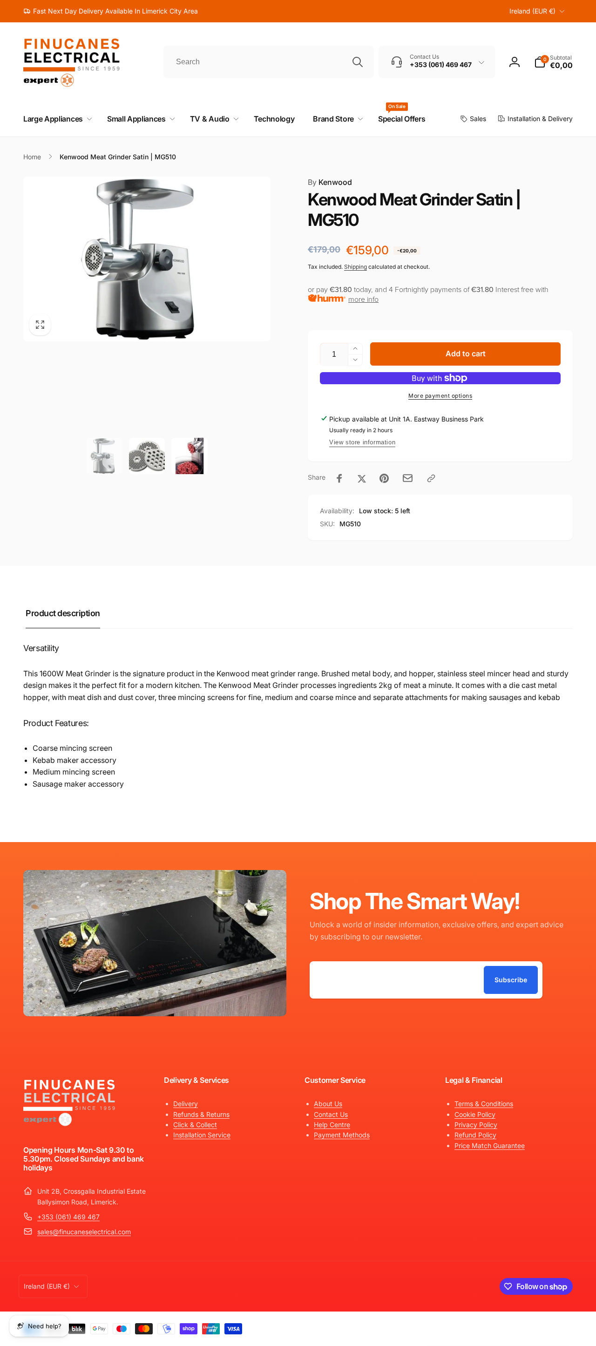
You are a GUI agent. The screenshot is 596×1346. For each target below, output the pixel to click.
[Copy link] (431, 478)
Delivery (185, 1104)
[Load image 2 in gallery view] (147, 456)
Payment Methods (342, 1135)
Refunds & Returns (201, 1114)
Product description (63, 613)
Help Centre (332, 1124)
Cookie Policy (474, 1114)
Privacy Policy (475, 1124)
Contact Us (331, 1114)
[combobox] (268, 62)
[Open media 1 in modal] (147, 259)
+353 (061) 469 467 (68, 1217)
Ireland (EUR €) (532, 11)
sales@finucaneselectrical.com (84, 1232)
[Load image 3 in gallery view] (189, 456)
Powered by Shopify (550, 1326)
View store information (362, 442)
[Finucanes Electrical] (69, 1125)
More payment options (440, 395)
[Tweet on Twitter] (361, 478)
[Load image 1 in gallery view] (104, 456)
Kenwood (330, 182)
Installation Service (201, 1135)
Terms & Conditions (483, 1104)
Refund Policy (475, 1135)
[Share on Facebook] (339, 478)
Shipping (355, 266)
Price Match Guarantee (489, 1145)
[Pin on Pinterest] (384, 478)
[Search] (357, 62)
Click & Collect (195, 1124)
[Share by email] (407, 478)
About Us (328, 1104)
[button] (553, 62)
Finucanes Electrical (504, 1326)
